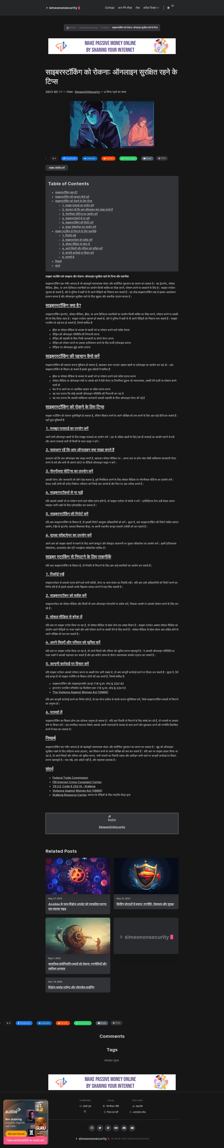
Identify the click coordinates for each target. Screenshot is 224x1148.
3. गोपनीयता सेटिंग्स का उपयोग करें (80, 214)
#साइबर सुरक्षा (111, 1060)
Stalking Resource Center (69, 795)
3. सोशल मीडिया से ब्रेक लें (76, 244)
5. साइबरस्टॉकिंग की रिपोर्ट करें (77, 222)
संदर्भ (57, 265)
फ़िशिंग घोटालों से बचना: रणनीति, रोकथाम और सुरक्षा (145, 904)
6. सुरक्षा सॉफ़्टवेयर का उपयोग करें (79, 227)
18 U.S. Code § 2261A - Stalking (73, 786)
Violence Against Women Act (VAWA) (77, 790)
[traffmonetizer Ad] (112, 46)
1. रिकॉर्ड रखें (69, 235)
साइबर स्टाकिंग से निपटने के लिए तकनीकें (75, 231)
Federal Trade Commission (70, 777)
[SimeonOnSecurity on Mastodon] (108, 1128)
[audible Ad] (26, 1122)
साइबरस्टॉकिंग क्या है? (66, 192)
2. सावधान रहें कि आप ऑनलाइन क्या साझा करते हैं (87, 209)
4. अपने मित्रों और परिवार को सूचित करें (82, 248)
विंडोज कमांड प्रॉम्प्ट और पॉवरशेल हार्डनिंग (71, 987)
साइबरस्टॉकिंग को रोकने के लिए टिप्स (73, 201)
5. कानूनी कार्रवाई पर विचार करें (78, 253)
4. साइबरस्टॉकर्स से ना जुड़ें (76, 218)
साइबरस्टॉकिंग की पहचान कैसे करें (72, 197)
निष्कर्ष (58, 261)
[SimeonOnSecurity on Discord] (124, 1128)
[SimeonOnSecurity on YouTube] (132, 1128)
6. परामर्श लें (68, 257)
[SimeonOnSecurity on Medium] (116, 1128)
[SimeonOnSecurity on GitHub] (92, 1128)
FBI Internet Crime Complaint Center (77, 782)
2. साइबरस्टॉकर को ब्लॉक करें (77, 240)
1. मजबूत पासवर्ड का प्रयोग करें (78, 205)
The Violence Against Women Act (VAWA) (80, 692)
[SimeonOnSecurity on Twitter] (100, 1128)
